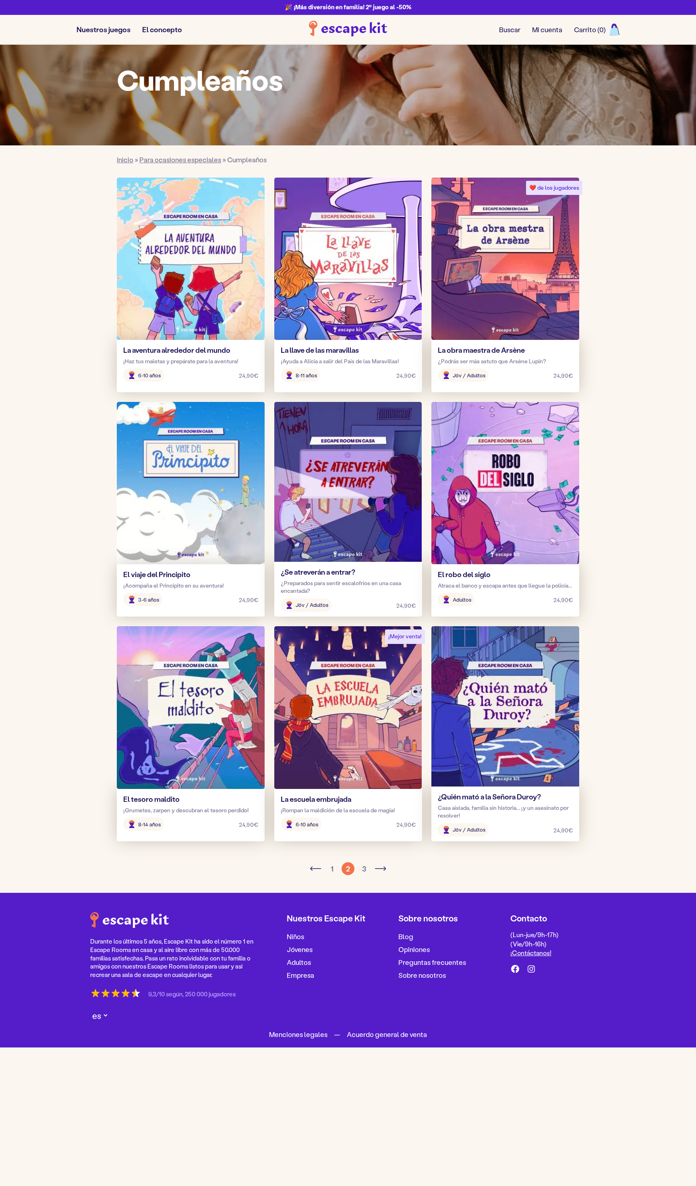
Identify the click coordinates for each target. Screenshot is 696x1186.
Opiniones (414, 949)
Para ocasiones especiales (180, 159)
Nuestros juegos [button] (103, 29)
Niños (295, 936)
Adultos (299, 961)
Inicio (125, 159)
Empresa (300, 974)
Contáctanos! (531, 952)
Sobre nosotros (422, 974)
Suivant (380, 868)
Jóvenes (300, 949)
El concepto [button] (162, 29)
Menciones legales (298, 1033)
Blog (405, 936)
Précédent (315, 868)
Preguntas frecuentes (432, 961)
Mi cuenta (547, 29)
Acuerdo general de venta (387, 1033)
